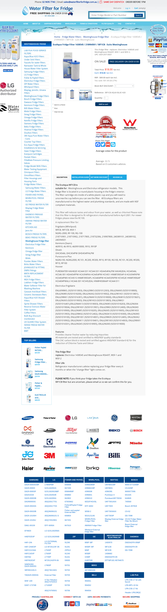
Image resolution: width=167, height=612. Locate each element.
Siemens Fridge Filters (34, 123)
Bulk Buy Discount (32, 315)
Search (139, 15)
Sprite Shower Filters (33, 303)
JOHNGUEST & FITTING (34, 267)
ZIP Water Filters (31, 84)
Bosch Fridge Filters (33, 99)
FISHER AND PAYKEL (34, 194)
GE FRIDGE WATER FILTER (36, 204)
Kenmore (29, 247)
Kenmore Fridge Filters (34, 105)
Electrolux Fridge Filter (35, 244)
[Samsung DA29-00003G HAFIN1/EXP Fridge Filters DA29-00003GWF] (28, 375)
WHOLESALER (70, 24)
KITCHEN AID (31, 227)
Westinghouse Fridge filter (37, 241)
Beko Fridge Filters (32, 126)
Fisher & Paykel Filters (34, 77)
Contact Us (130, 24)
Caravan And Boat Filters (35, 291)
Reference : (100, 92)
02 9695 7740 (48, 2)
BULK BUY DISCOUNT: (104, 86)
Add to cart (103, 104)
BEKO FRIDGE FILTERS (35, 237)
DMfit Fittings (30, 270)
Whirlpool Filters (31, 87)
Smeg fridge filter (33, 254)
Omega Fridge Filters (33, 117)
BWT (26, 331)
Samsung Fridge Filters (34, 71)
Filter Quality (108, 24)
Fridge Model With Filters (35, 166)
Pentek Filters (30, 157)
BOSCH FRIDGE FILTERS (36, 234)
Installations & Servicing (35, 147)
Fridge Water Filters (33, 184)
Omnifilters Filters (32, 175)
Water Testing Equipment (35, 169)
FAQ (119, 24)
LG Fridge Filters (31, 74)
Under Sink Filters (32, 59)
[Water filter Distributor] (48, 9)
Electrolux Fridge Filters (34, 80)
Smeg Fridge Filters (32, 114)
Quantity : (99, 98)
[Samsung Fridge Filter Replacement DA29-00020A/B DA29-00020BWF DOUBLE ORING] (28, 363)
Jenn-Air (29, 230)
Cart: (136, 8)
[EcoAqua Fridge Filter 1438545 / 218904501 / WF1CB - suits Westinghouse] (59, 89)
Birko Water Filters (32, 264)
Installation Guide (80, 177)
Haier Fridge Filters (32, 151)
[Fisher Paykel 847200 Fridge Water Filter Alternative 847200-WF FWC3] (28, 351)
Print (56, 108)
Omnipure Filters (31, 172)
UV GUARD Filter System (35, 322)
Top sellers (30, 340)
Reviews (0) (117, 177)
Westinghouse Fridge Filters (36, 96)
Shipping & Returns (52, 24)
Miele (27, 258)
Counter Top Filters (32, 141)
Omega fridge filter (33, 251)
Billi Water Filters (31, 108)
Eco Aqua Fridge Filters (34, 144)
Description (62, 177)
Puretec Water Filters (33, 261)
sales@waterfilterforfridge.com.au (80, 2)
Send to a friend (59, 105)
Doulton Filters (30, 132)
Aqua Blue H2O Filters (34, 56)
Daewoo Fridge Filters (34, 102)
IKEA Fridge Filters (32, 279)
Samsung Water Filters (35, 187)
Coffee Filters (30, 312)
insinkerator (29, 318)
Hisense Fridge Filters (33, 129)
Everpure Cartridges (33, 154)
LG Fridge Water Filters (35, 191)
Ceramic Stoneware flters (35, 294)
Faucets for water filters (34, 62)
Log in (127, 8)
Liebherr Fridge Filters (34, 282)
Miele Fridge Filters (32, 111)
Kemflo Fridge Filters (33, 120)
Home (25, 24)
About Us (36, 24)
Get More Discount (99, 177)
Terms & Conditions (88, 24)
